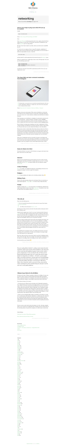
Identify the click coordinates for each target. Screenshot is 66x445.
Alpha (18, 213)
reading (18, 412)
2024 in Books (19, 330)
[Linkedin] (32, 11)
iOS (17, 383)
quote (18, 411)
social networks (31, 143)
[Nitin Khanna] (33, 6)
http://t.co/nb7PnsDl (22, 204)
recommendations (20, 418)
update (18, 368)
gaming (18, 362)
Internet (25, 143)
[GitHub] (30, 11)
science (18, 420)
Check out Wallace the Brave (21, 325)
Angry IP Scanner (22, 41)
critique (18, 355)
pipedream (18, 364)
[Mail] (35, 11)
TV (17, 427)
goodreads (18, 369)
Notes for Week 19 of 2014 (24, 149)
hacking (18, 374)
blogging (22, 143)
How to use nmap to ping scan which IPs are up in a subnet (31, 28)
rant (17, 365)
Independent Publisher (29, 443)
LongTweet (30, 267)
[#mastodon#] (34, 11)
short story (18, 421)
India (18, 379)
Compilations (19, 354)
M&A (33, 318)
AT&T (18, 344)
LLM (18, 340)
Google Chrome (19, 372)
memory (18, 396)
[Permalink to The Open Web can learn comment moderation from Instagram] (33, 101)
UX (17, 430)
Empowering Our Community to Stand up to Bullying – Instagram (31, 107)
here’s (27, 186)
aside (18, 343)
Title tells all (20, 199)
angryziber (21, 43)
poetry (18, 407)
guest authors (19, 373)
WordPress (38, 443)
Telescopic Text (35, 189)
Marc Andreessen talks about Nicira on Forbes (25, 316)
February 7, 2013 (34, 206)
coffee (18, 350)
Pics (18, 406)
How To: (18, 377)
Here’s (27, 162)
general (18, 363)
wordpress (36, 143)
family (18, 358)
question (18, 410)
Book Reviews (19, 417)
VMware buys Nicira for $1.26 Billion (27, 273)
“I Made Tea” (36, 187)
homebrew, (44, 57)
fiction (18, 359)
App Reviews (19, 416)
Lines (32, 181)
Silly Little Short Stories (20, 360)
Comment (47, 143)
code (18, 349)
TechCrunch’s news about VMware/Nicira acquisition (26, 314)
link (17, 391)
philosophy (33, 193)
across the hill (19, 163)
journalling (18, 387)
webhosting (19, 431)
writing (38, 193)
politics (18, 408)
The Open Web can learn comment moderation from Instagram (30, 78)
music (18, 397)
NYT (18, 401)
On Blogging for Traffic (20, 326)
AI (17, 339)
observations (19, 403)
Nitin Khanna (33, 8)
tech (34, 143)
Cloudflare (18, 348)
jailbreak (18, 386)
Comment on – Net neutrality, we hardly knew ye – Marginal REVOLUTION (28, 327)
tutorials (18, 426)
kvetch (18, 388)
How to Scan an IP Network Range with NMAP (29, 36)
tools (18, 425)
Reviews (18, 415)
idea (17, 378)
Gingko (28, 181)
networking (27, 143)
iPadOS (18, 384)
